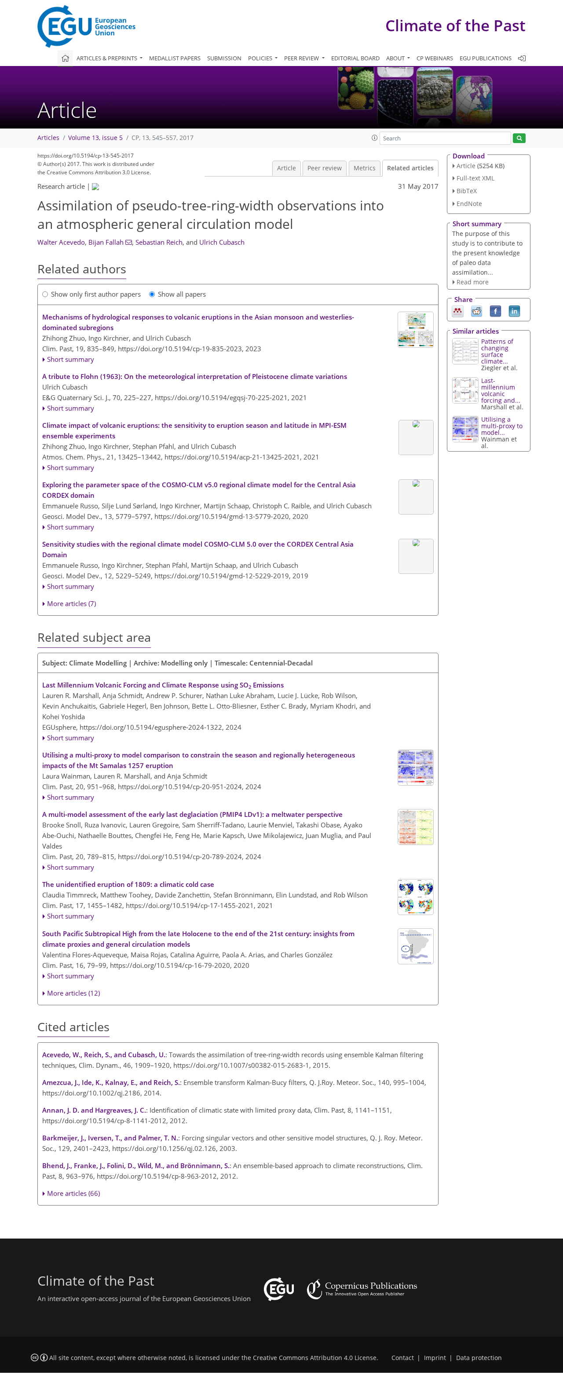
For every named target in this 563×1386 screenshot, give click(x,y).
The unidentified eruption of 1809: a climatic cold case (128, 884)
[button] (375, 138)
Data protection (479, 1358)
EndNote (469, 203)
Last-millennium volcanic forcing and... (500, 390)
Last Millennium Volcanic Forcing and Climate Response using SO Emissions (163, 685)
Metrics (365, 168)
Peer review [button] (302, 58)
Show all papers (182, 294)
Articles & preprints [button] (108, 58)
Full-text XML (475, 178)
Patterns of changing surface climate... (497, 351)
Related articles (410, 168)
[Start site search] (519, 138)
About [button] (396, 58)
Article (286, 168)
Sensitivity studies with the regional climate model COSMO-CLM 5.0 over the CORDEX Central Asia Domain (198, 549)
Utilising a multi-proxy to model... (502, 426)
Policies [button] (261, 58)
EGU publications (486, 58)
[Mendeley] (458, 310)
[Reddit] (477, 310)
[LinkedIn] (514, 310)
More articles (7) (71, 603)
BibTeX (467, 191)
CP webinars (435, 58)
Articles (48, 138)
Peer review (324, 168)
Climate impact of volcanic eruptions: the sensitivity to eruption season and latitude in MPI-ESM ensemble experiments (194, 430)
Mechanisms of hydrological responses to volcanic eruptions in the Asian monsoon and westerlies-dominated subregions (198, 322)
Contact (402, 1358)
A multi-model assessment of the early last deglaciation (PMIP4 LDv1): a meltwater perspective (192, 814)
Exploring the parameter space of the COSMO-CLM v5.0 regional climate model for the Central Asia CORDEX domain (199, 490)
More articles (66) (73, 1193)
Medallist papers (175, 58)
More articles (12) (73, 993)
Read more (473, 282)
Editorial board (355, 58)
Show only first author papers (96, 294)
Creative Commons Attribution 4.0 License (315, 1358)
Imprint (435, 1358)
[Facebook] (495, 310)
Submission (224, 58)
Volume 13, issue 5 (95, 138)
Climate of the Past (455, 25)
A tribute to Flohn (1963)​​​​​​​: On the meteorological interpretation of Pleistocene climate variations (194, 376)
